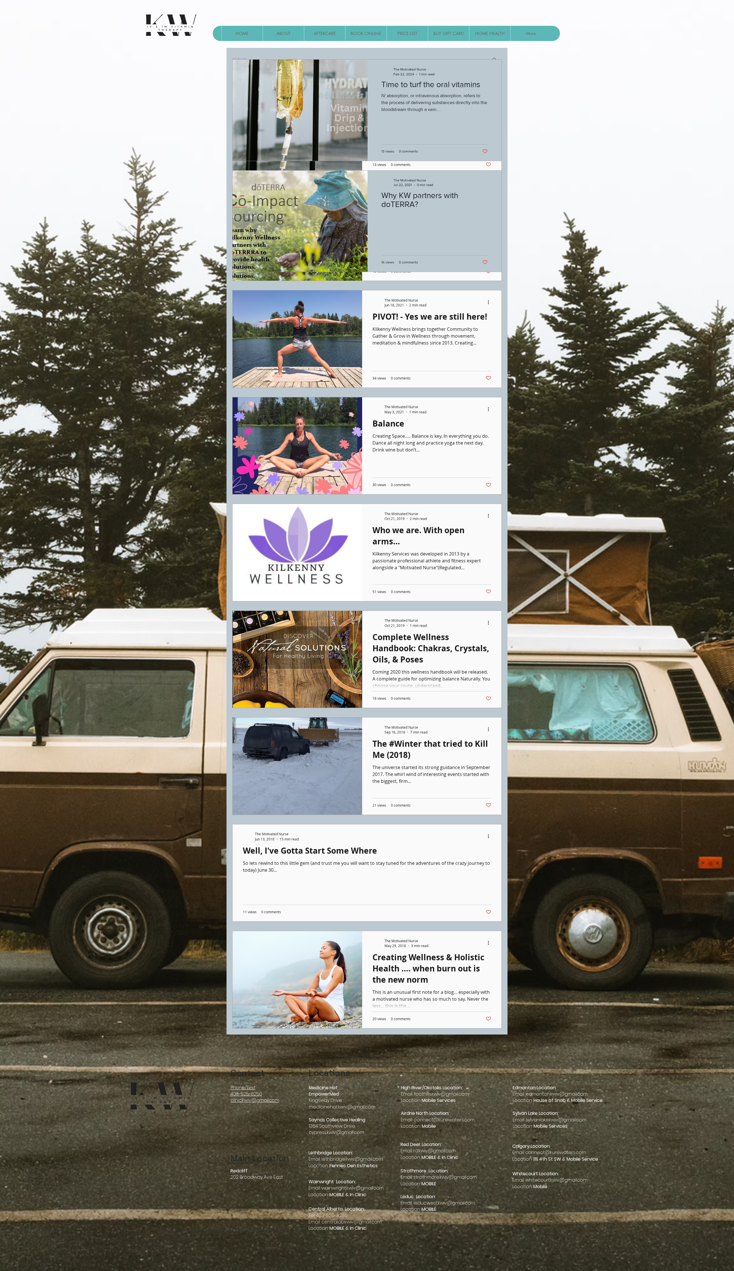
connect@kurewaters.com (444, 1119)
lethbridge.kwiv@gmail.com (352, 1159)
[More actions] (490, 302)
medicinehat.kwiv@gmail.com (342, 1107)
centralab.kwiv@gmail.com (351, 1222)
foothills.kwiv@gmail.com (441, 1094)
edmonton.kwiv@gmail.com (556, 1094)
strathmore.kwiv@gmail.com (445, 1177)
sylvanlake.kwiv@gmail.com (556, 1119)
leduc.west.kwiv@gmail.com (444, 1203)
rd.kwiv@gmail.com (434, 1150)
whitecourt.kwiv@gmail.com (556, 1180)
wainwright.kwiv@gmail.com (352, 1188)
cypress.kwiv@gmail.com (336, 1132)
